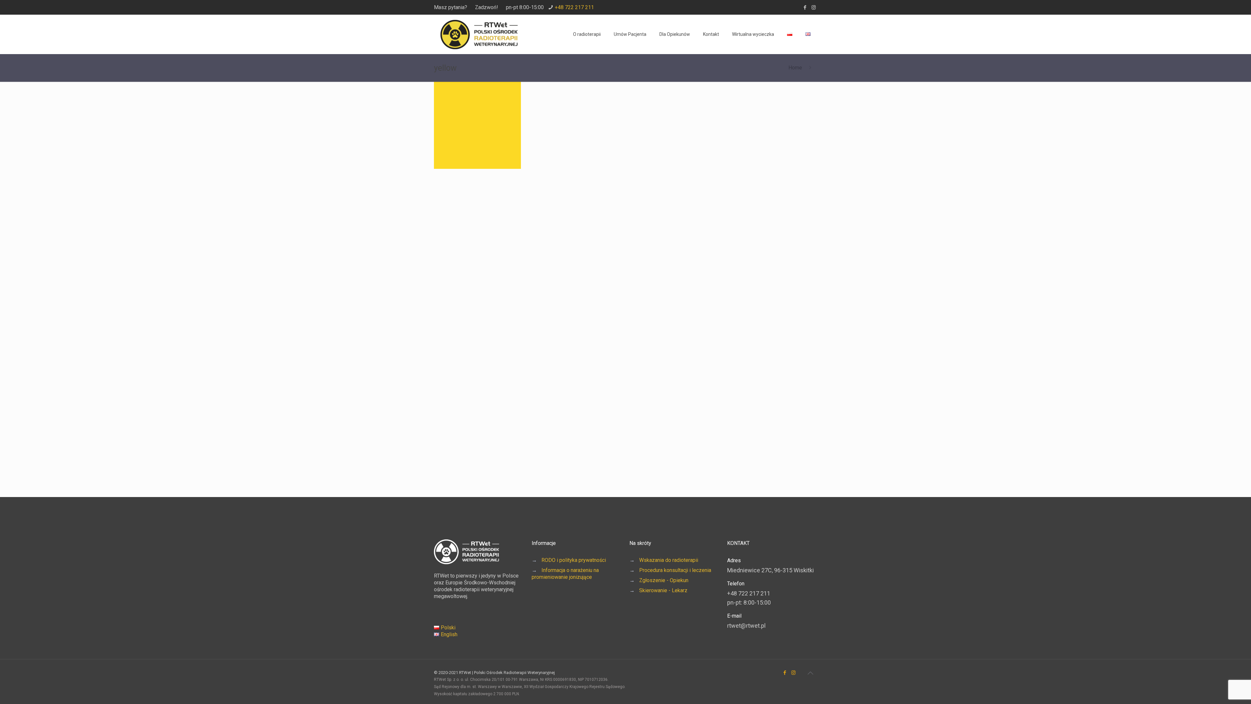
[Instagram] (813, 7)
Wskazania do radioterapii (668, 560)
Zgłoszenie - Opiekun (663, 580)
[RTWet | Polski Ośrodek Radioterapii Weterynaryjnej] (479, 34)
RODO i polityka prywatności (573, 560)
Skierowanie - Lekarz (663, 590)
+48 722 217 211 (574, 7)
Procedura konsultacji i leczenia (675, 570)
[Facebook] (804, 7)
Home (795, 68)
